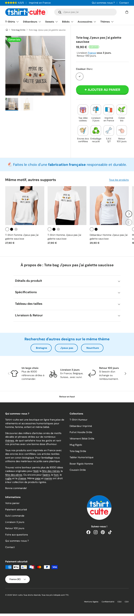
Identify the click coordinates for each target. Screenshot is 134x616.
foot (56, 474)
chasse (22, 478)
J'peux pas (66, 348)
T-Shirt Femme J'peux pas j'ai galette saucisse (22, 236)
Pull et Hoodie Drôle (81, 432)
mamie (48, 478)
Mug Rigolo (76, 444)
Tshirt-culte (17, 595)
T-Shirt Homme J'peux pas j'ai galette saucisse (64, 236)
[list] (35, 66)
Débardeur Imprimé (81, 426)
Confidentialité (108, 602)
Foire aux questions (16, 534)
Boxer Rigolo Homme (81, 463)
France (92, 52)
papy (38, 478)
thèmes (9, 440)
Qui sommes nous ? (103, 2)
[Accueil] (6, 29)
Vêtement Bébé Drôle (82, 438)
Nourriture (92, 348)
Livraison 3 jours (14, 522)
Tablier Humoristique (81, 457)
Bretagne (41, 348)
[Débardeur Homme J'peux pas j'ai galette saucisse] (109, 205)
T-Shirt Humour (78, 419)
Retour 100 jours (14, 528)
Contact (124, 2)
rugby (8, 478)
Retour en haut (67, 396)
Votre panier (12, 503)
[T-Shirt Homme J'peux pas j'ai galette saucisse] (67, 205)
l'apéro (46, 474)
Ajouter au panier (104, 90)
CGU (119, 602)
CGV (127, 602)
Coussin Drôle (78, 470)
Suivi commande (14, 515)
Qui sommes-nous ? (17, 540)
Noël (35, 471)
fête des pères (13, 474)
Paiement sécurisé (16, 509)
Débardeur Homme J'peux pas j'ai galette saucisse (109, 236)
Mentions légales (91, 602)
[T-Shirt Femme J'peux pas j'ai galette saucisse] (24, 205)
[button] (126, 12)
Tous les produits (119, 179)
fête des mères (51, 471)
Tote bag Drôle (18, 30)
